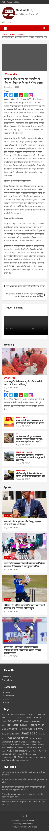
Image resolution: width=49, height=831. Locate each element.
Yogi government (22, 760)
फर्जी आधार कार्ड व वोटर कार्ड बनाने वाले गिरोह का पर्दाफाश (25, 286)
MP (17, 434)
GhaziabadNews (35, 738)
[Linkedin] (16, 95)
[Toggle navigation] (5, 28)
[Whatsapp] (26, 95)
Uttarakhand (10, 74)
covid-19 (16, 728)
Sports (7, 487)
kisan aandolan (8, 747)
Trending (9, 344)
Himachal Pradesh (24, 452)
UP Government (29, 754)
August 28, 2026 (10, 387)
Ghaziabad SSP (7, 745)
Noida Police (32, 751)
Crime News (35, 728)
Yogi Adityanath (8, 760)
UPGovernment (7, 757)
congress (10, 718)
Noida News (21, 751)
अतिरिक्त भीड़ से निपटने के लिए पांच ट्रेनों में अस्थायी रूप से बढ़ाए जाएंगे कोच (30, 474)
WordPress (32, 827)
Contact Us (6, 677)
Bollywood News (35, 715)
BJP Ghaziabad (12, 715)
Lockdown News (30, 747)
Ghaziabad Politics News (31, 742)
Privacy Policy (7, 680)
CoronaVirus (15, 720)
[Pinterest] (21, 95)
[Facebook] (6, 95)
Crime (24, 729)
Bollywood (24, 715)
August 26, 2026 (10, 656)
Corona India (19, 718)
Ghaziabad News (17, 738)
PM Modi (42, 751)
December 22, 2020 (11, 87)
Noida (7, 692)
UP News (19, 757)
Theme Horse (27, 823)
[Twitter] (11, 95)
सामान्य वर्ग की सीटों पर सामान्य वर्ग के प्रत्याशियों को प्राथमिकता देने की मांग (30, 421)
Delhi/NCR (5, 734)
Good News (17, 745)
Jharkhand (20, 471)
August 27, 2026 (10, 569)
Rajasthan (20, 418)
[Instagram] (31, 95)
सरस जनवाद (23, 10)
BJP (3, 715)
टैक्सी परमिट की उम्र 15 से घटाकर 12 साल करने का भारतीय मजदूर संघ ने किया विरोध (30, 457)
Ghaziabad (9, 696)
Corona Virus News (15, 725)
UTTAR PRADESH (40, 757)
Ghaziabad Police (11, 741)
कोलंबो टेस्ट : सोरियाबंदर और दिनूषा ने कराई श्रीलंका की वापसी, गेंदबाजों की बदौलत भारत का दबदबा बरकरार (22, 650)
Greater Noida (26, 745)
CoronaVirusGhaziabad (31, 721)
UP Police (28, 757)
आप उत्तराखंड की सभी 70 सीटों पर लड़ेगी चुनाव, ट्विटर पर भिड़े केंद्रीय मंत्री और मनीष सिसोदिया (24, 295)
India (7, 699)
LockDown (19, 747)
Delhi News (14, 734)
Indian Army (40, 745)
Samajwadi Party (9, 754)
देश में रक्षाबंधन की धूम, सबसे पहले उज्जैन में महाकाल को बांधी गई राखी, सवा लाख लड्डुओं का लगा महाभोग (29, 439)
